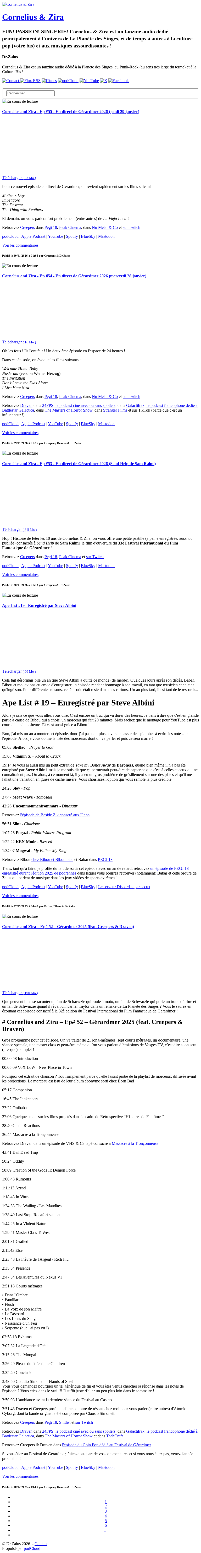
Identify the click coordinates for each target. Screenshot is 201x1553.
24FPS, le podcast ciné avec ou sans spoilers (78, 405)
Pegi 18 (50, 227)
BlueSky (88, 236)
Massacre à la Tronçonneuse (135, 1143)
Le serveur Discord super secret (124, 887)
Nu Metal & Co (105, 227)
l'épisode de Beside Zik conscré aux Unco (55, 815)
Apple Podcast (33, 236)
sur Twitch (131, 227)
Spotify (72, 236)
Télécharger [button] (19, 177)
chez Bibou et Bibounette (52, 859)
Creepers (27, 227)
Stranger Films (115, 410)
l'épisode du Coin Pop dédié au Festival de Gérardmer (106, 1445)
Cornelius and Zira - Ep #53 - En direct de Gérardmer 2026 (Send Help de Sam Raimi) (79, 463)
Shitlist (64, 1422)
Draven (26, 405)
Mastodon (106, 236)
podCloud (10, 236)
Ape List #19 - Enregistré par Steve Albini (39, 605)
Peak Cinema (70, 227)
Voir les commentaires (20, 245)
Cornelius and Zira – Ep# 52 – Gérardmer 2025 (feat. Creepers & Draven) (68, 926)
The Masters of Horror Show (68, 410)
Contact (41, 1543)
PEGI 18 (105, 859)
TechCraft (114, 1436)
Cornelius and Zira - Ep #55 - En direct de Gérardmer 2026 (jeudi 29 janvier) (70, 111)
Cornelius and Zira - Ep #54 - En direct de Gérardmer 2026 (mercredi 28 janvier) (74, 276)
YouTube (55, 236)
